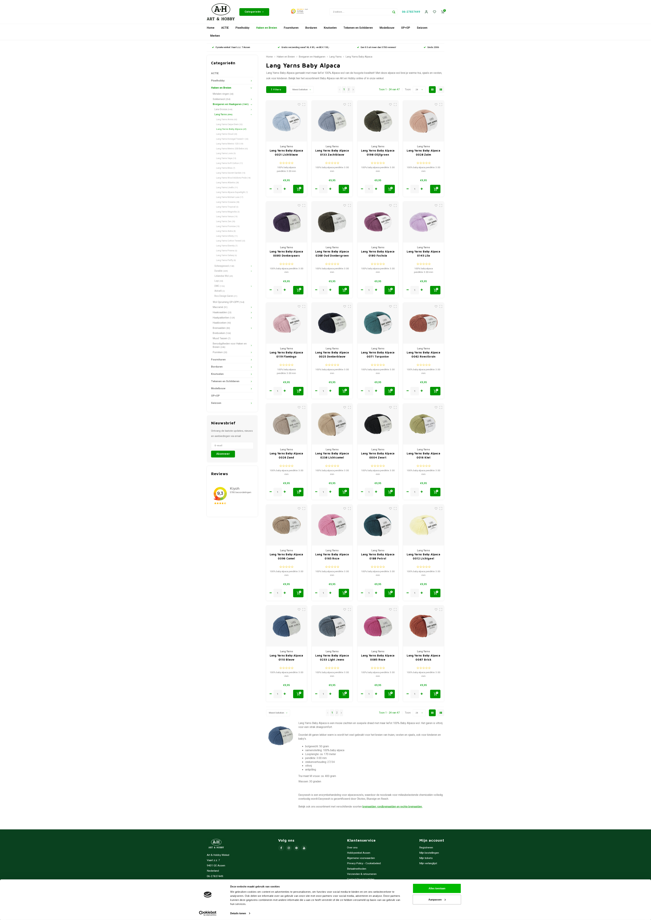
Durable (221, 271)
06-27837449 (411, 12)
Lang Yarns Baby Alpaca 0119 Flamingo (286, 354)
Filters (277, 89)
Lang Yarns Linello (227, 187)
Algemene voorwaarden (361, 858)
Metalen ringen (223, 94)
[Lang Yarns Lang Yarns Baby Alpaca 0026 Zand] (286, 424)
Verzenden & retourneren (362, 874)
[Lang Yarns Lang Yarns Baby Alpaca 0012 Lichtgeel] (423, 525)
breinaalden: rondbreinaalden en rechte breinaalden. (392, 807)
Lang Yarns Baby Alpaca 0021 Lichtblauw (286, 152)
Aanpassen (435, 899)
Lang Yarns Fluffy (226, 260)
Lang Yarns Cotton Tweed (230, 240)
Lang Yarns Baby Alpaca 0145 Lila (423, 253)
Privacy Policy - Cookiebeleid (364, 863)
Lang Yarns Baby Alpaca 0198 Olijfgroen (378, 152)
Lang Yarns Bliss (225, 168)
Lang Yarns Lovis (226, 153)
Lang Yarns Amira (226, 119)
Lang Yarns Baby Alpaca (231, 129)
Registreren (426, 848)
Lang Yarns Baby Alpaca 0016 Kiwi (423, 455)
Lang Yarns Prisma (226, 250)
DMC (219, 286)
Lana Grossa (223, 109)
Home (210, 28)
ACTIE (225, 28)
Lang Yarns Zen (225, 221)
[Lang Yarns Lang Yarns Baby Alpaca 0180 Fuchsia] (378, 222)
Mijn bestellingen (429, 853)
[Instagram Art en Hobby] (289, 848)
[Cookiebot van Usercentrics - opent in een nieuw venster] (208, 913)
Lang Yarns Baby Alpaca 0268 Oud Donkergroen (332, 253)
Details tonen (238, 913)
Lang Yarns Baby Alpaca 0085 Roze (378, 657)
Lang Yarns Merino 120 (229, 143)
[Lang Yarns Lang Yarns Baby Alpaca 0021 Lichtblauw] (286, 121)
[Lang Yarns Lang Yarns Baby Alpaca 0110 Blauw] (286, 626)
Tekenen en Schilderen (358, 28)
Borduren (311, 28)
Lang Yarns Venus (227, 216)
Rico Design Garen (225, 296)
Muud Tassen (222, 338)
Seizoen (422, 28)
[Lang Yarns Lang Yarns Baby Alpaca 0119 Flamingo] (286, 323)
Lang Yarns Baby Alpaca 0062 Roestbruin (423, 354)
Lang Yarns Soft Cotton (229, 163)
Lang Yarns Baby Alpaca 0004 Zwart (378, 455)
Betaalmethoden (356, 869)
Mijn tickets (426, 858)
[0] (442, 12)
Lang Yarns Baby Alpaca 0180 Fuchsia (378, 253)
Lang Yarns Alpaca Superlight (232, 192)
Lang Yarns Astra (226, 231)
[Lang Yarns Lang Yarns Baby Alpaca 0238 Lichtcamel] (332, 424)
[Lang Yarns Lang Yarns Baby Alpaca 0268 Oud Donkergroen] (332, 222)
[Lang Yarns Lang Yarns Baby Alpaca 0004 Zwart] (378, 424)
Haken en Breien (266, 28)
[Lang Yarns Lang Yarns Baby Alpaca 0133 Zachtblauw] (332, 121)
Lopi (218, 281)
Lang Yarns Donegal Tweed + (232, 138)
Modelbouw (387, 28)
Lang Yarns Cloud (226, 134)
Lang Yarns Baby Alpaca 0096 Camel (286, 556)
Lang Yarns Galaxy (226, 255)
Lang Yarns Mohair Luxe (229, 197)
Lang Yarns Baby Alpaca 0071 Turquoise (378, 354)
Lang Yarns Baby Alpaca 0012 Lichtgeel (423, 556)
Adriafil (219, 291)
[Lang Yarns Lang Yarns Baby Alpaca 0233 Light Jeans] (332, 626)
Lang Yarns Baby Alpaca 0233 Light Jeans (332, 657)
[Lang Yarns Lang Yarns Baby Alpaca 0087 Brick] (423, 626)
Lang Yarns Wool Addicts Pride (233, 177)
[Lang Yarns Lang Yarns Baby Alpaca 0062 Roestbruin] (423, 323)
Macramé (220, 307)
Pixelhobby (242, 28)
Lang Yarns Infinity (227, 236)
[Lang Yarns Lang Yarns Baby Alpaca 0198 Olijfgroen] (378, 121)
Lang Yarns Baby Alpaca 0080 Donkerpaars (286, 253)
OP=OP (405, 28)
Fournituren (291, 28)
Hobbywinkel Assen (358, 853)
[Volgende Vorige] (353, 89)
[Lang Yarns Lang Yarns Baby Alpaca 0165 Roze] (332, 525)
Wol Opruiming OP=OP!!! (228, 302)
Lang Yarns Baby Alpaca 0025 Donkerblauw (332, 354)
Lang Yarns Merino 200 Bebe (232, 148)
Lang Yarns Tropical (227, 206)
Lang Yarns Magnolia (228, 211)
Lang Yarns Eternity (227, 245)
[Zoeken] (393, 11)
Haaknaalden (222, 312)
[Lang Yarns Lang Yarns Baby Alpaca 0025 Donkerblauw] (332, 323)
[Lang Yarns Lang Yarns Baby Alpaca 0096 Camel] (286, 525)
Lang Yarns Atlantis (227, 182)
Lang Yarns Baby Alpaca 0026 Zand (286, 455)
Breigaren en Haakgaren (231, 104)
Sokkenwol (221, 99)
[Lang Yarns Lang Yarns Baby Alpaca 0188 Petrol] (378, 525)
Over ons (352, 848)
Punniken (220, 352)
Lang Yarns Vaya (226, 158)
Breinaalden (221, 328)
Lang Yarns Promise (228, 226)
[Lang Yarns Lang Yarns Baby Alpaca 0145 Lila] (423, 222)
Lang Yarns (223, 114)
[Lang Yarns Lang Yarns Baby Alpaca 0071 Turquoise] (378, 323)
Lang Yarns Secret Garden (230, 172)
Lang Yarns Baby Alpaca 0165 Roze (332, 556)
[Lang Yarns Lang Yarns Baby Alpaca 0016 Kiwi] (423, 424)
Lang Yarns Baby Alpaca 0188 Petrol (378, 556)
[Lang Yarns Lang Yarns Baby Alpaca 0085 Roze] (378, 626)
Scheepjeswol (224, 266)
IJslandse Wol (223, 276)
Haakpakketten (224, 318)
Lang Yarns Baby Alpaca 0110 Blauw (286, 657)
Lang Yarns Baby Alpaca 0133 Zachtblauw (332, 152)
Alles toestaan (437, 888)
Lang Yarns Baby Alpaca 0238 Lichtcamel (332, 455)
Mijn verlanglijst (428, 863)
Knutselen (330, 28)
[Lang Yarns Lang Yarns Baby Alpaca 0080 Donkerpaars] (286, 222)
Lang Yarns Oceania (227, 202)
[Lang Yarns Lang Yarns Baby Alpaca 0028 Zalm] (423, 121)
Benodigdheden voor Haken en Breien (230, 345)
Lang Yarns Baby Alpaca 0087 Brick (423, 657)
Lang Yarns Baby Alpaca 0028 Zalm (423, 152)
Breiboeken (222, 333)
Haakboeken (222, 323)
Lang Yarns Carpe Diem (229, 124)
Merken (215, 36)
